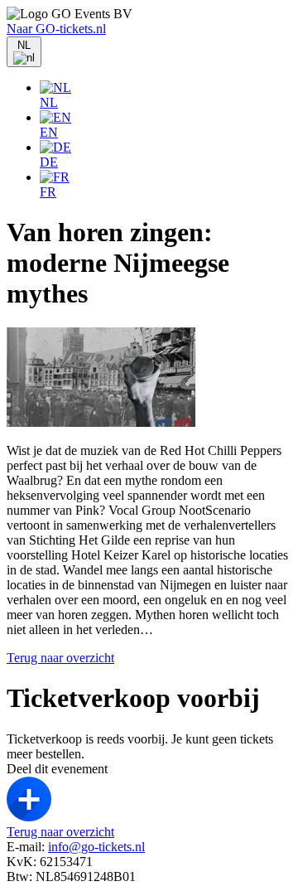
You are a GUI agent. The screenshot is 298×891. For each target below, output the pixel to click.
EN (49, 132)
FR (48, 192)
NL (49, 102)
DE (49, 162)
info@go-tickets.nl (96, 847)
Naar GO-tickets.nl (56, 29)
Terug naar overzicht (60, 658)
